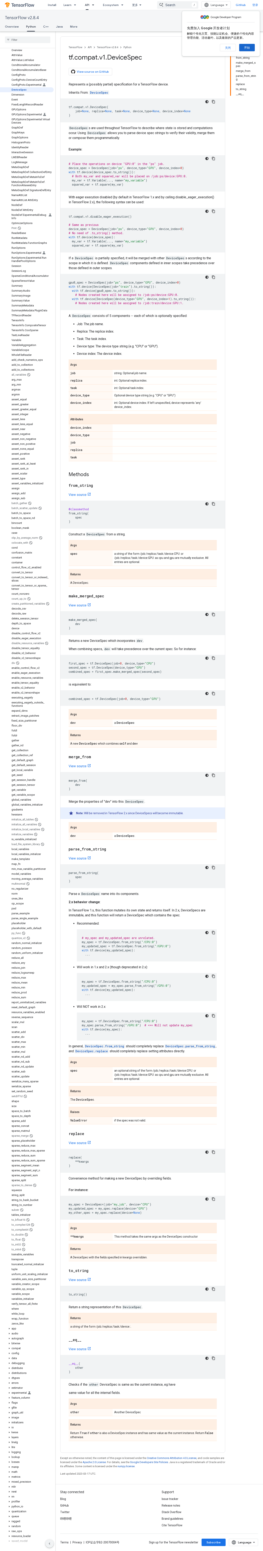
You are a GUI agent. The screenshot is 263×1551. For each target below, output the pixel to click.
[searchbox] (27, 39)
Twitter (65, 1512)
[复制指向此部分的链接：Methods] (93, 474)
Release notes (171, 1505)
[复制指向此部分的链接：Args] (81, 364)
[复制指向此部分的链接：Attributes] (87, 419)
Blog (63, 1499)
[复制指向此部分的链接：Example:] (86, 149)
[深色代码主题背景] (207, 101)
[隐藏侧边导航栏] (49, 1543)
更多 (135, 5)
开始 (247, 47)
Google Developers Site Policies (149, 1462)
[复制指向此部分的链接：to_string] (92, 1270)
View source (78, 495)
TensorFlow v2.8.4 (22, 17)
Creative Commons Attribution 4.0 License (171, 1458)
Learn (67, 5)
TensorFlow (75, 47)
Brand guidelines (172, 1518)
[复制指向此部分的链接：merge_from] (95, 757)
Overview (12, 26)
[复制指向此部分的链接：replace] (88, 1134)
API (87, 5)
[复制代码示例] (213, 101)
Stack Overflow (171, 1512)
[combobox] (177, 5)
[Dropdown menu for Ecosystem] (123, 5)
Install (52, 5)
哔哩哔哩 (66, 1518)
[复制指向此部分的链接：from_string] (97, 485)
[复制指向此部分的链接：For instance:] (92, 1190)
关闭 (228, 48)
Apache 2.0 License (94, 1462)
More (73, 26)
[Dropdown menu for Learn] (76, 5)
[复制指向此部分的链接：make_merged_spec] (108, 596)
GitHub (241, 5)
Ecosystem (111, 5)
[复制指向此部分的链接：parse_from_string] (110, 849)
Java (59, 26)
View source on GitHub (93, 72)
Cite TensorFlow (172, 1525)
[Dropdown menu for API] (94, 5)
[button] (27, 1328)
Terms (64, 1542)
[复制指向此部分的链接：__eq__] (85, 1340)
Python (31, 26)
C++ (46, 26)
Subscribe (213, 1542)
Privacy (77, 1542)
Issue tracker (170, 1499)
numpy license (126, 1466)
